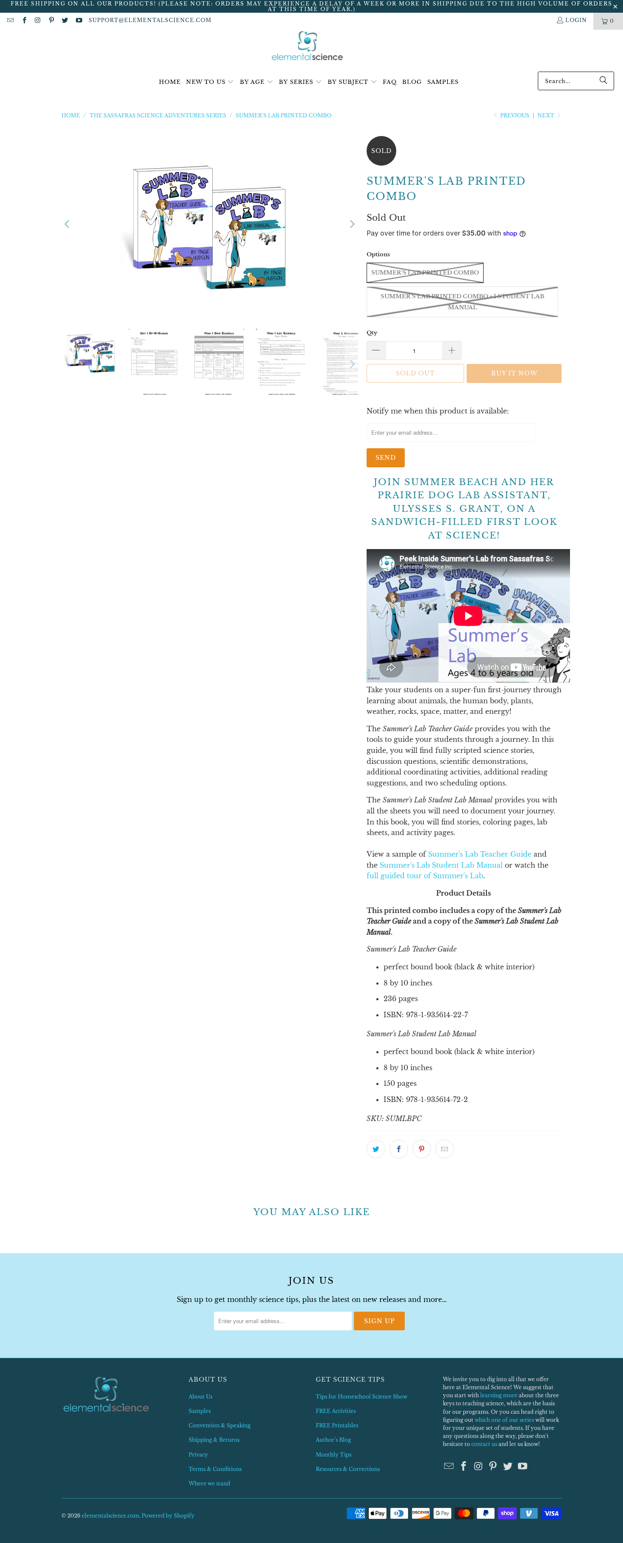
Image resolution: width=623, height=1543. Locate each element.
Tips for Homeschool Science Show (361, 1396)
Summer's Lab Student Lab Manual (441, 865)
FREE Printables (337, 1425)
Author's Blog (333, 1440)
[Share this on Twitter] (376, 1149)
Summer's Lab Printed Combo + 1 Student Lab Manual (462, 302)
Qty (372, 332)
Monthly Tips (333, 1454)
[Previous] (68, 224)
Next (546, 115)
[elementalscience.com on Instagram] (37, 21)
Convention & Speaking (219, 1425)
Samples (200, 1411)
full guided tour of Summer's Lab (425, 875)
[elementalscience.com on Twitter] (64, 21)
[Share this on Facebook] (398, 1149)
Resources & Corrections (348, 1469)
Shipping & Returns (214, 1440)
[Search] (603, 81)
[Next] (352, 224)
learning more (498, 1395)
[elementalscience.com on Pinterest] (51, 21)
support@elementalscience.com (150, 20)
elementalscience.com (110, 1515)
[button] (210, 82)
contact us (484, 1444)
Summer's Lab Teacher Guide (479, 854)
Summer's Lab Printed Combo (425, 272)
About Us (200, 1396)
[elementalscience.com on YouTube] (78, 21)
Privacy (198, 1454)
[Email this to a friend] (444, 1149)
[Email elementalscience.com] (10, 21)
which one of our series (504, 1420)
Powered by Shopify (168, 1515)
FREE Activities (336, 1411)
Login (576, 20)
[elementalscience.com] (307, 46)
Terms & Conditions (215, 1469)
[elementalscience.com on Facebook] (23, 21)
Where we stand (209, 1483)
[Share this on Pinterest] (421, 1149)
